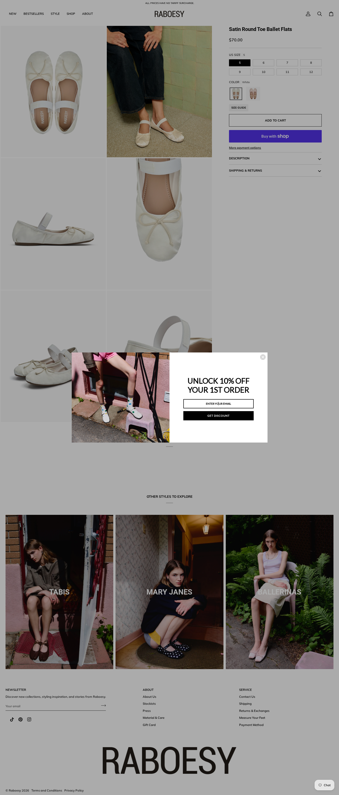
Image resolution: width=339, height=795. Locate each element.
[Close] (263, 357)
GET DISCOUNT (218, 415)
